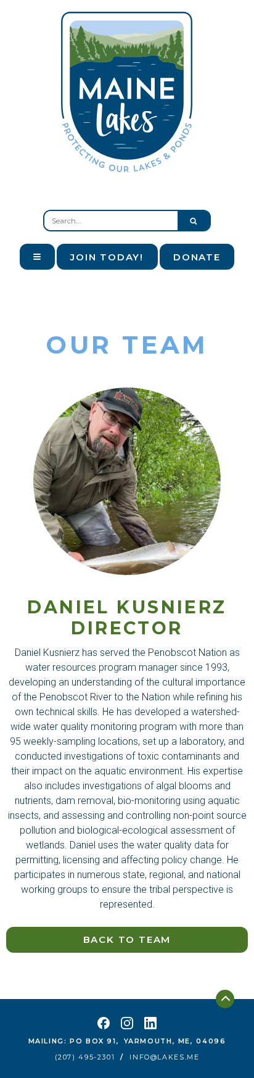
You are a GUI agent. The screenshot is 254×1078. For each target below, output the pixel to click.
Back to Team (127, 939)
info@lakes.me (164, 1057)
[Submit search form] (194, 220)
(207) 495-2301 (85, 1057)
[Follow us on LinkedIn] (150, 1023)
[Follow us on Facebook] (103, 1023)
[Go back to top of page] (225, 999)
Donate (197, 257)
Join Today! (107, 257)
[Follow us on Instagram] (127, 1023)
